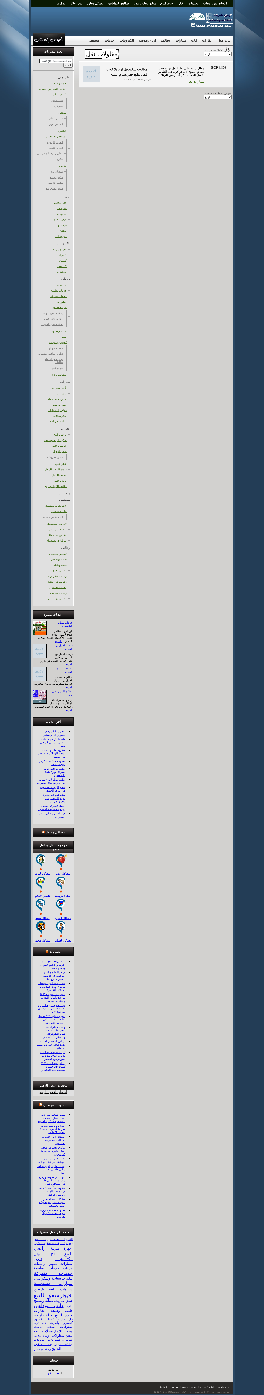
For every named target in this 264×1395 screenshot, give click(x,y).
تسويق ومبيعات (58, 553)
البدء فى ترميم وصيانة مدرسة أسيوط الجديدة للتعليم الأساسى (52, 1129)
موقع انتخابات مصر (144, 3)
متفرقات (64, 493)
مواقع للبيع (57, 367)
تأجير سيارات (59, 387)
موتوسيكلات (60, 415)
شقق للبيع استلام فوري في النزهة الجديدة (52, 789)
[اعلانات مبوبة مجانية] (210, 26)
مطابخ (63, 230)
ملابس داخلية (55, 182)
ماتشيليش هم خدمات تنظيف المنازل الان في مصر (52, 742)
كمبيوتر (62, 260)
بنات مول (224, 40)
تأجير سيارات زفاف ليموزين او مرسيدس (53, 733)
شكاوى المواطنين (55, 1105)
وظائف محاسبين (57, 587)
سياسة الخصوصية (189, 1387)
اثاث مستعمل (59, 511)
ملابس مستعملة (58, 535)
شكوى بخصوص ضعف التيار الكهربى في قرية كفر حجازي (53, 1151)
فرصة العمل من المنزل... (64, 647)
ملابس (63, 165)
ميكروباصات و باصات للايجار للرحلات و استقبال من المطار (51, 753)
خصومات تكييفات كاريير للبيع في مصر (52, 762)
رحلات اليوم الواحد (52, 313)
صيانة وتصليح (59, 331)
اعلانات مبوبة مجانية (215, 3)
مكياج (60, 159)
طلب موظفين (59, 559)
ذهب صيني (57, 100)
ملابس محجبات (54, 188)
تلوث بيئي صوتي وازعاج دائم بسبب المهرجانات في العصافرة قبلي (52, 1180)
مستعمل (94, 40)
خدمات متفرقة (58, 296)
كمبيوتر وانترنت (58, 342)
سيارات (181, 40)
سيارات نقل (195, 81)
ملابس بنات (56, 177)
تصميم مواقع (56, 348)
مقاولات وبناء (59, 374)
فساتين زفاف (55, 118)
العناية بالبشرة (55, 142)
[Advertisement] (108, 19)
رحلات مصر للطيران (52, 324)
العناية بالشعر (55, 147)
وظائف (166, 40)
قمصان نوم (57, 171)
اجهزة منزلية (60, 249)
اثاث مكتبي (60, 202)
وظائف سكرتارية (57, 576)
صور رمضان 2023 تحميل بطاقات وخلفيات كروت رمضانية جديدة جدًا (51, 1019)
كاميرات (62, 255)
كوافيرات (61, 130)
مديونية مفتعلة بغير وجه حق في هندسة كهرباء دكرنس (52, 1213)
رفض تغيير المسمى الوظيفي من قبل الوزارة (51, 1160)
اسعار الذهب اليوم (53, 1092)
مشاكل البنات (42, 873)
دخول (49, 1373)
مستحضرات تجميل (56, 136)
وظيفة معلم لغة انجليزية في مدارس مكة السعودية (51, 781)
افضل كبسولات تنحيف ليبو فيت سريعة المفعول (51, 807)
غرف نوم (62, 225)
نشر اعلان (76, 3)
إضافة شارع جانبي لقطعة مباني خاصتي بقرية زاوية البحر (51, 1169)
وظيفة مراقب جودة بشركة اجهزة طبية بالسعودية (54, 772)
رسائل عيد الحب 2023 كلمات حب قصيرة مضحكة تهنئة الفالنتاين (53, 1066)
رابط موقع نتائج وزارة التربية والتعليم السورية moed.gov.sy (52, 965)
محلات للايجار (59, 475)
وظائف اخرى (59, 570)
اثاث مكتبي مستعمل (51, 517)
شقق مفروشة (55, 457)
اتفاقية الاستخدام (207, 1387)
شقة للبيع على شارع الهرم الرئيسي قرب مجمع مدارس (54, 798)
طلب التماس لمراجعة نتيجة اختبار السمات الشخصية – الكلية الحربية (51, 1118)
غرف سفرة (60, 219)
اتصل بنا (61, 3)
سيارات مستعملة (57, 399)
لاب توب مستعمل (57, 523)
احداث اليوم (167, 3)
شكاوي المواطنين (118, 3)
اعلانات (225, 49)
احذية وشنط (60, 83)
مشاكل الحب (62, 873)
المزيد (58, 641)
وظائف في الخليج (57, 581)
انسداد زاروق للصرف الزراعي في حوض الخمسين (53, 1140)
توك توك (62, 393)
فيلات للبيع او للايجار (56, 469)
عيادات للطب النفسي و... (65, 624)
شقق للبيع (61, 463)
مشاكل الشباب (62, 940)
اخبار (181, 3)
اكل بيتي (62, 285)
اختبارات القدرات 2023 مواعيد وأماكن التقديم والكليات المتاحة (52, 997)
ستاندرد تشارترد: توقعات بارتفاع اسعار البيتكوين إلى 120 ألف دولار (51, 986)
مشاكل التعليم (63, 918)
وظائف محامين (58, 592)
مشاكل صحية (42, 940)
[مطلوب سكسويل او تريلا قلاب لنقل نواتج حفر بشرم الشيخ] (91, 81)
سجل (57, 1373)
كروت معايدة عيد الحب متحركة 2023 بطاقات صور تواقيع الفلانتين (52, 1056)
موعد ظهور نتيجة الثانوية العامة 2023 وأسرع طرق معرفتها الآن (51, 1008)
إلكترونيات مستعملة (56, 505)
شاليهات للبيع (59, 445)
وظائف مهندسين (57, 598)
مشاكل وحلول (95, 3)
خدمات (109, 40)
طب (64, 336)
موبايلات (62, 271)
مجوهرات (57, 105)
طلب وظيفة (60, 565)
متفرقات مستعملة (56, 529)
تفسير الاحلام (42, 895)
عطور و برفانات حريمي (50, 153)
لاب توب (62, 266)
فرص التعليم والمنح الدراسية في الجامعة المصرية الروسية (54, 976)
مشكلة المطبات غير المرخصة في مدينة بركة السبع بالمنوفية (52, 1202)
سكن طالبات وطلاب (55, 440)
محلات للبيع (60, 480)
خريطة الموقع (223, 1387)
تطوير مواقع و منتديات (50, 353)
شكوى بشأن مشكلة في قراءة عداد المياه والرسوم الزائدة (52, 1191)
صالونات (62, 213)
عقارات (207, 40)
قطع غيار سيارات (57, 410)
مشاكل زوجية (62, 895)
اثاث (194, 40)
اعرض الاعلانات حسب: (218, 93)
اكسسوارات (60, 94)
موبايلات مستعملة (57, 540)
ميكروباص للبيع (58, 421)
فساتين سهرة (55, 124)
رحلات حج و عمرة (53, 318)
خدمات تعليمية (59, 290)
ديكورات (62, 301)
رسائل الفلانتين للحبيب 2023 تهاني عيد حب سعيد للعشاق (51, 1045)
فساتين (62, 112)
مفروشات (61, 236)
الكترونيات (127, 40)
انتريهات (62, 208)
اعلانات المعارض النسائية (52, 88)
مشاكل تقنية (43, 918)
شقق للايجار (60, 451)
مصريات (194, 3)
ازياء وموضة (147, 40)
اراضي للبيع (60, 434)
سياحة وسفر (60, 307)
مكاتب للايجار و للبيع (56, 486)
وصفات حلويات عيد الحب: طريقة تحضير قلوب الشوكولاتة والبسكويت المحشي (53, 1032)
